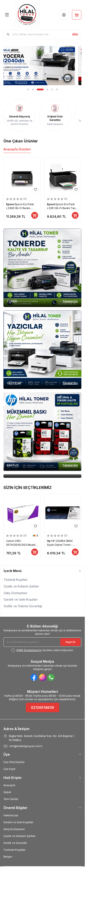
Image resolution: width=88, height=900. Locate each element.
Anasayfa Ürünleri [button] (17, 149)
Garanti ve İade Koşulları (21, 599)
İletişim (7, 856)
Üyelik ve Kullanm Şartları (21, 586)
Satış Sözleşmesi (15, 593)
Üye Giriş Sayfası (14, 762)
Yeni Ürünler (10, 799)
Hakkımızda (10, 815)
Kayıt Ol (70, 642)
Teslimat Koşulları (16, 579)
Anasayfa (9, 785)
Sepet (7, 792)
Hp (49, 540)
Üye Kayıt (9, 769)
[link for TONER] (42, 267)
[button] (28, 89)
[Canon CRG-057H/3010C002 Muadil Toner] (22, 513)
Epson (10, 204)
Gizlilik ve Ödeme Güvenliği (23, 606)
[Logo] (27, 15)
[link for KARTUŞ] (42, 431)
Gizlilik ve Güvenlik (15, 843)
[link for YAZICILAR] (42, 349)
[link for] (42, 65)
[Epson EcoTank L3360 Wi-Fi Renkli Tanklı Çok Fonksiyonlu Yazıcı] (22, 176)
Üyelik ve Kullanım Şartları (19, 836)
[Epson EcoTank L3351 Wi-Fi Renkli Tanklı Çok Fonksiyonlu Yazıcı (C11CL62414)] (62, 176)
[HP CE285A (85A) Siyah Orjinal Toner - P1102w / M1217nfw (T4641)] (62, 513)
